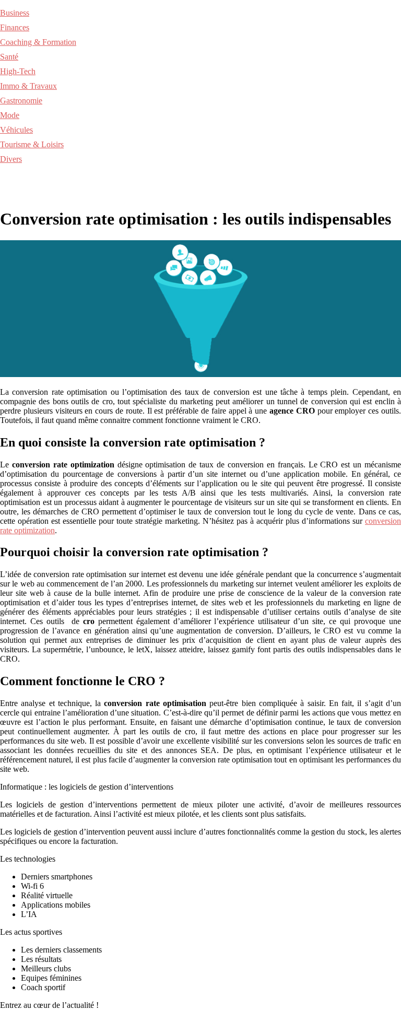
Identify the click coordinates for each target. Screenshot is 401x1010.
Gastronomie (21, 100)
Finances (14, 27)
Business (14, 12)
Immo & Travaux (28, 85)
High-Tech (18, 71)
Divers (11, 159)
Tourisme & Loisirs (32, 144)
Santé (9, 56)
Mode (9, 115)
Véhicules (16, 129)
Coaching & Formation (38, 42)
